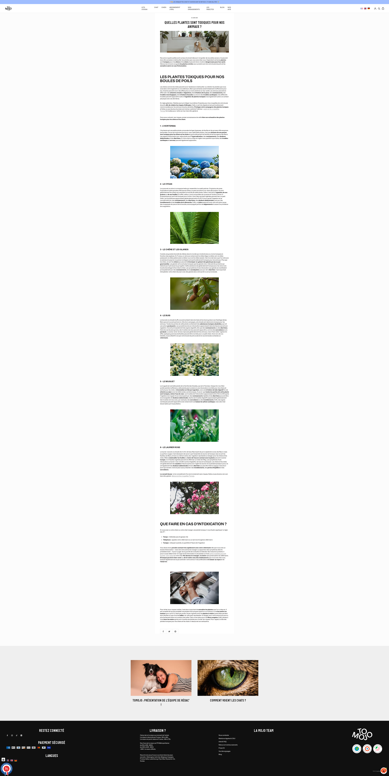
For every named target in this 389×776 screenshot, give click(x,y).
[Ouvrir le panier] (383, 8)
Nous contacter (224, 735)
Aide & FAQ (223, 742)
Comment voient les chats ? (228, 700)
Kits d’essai (144, 8)
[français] (362, 9)
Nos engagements (194, 8)
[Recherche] (379, 8)
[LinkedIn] (21, 735)
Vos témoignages (224, 751)
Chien (163, 7)
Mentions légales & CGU (227, 739)
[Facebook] (7, 735)
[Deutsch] (369, 9)
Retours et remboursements (228, 745)
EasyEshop (379, 771)
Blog (220, 754)
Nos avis (229, 8)
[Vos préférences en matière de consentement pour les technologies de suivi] (3, 759)
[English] (365, 9)
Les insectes (210, 8)
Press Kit (222, 748)
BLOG (222, 7)
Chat (156, 7)
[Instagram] (12, 735)
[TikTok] (16, 735)
